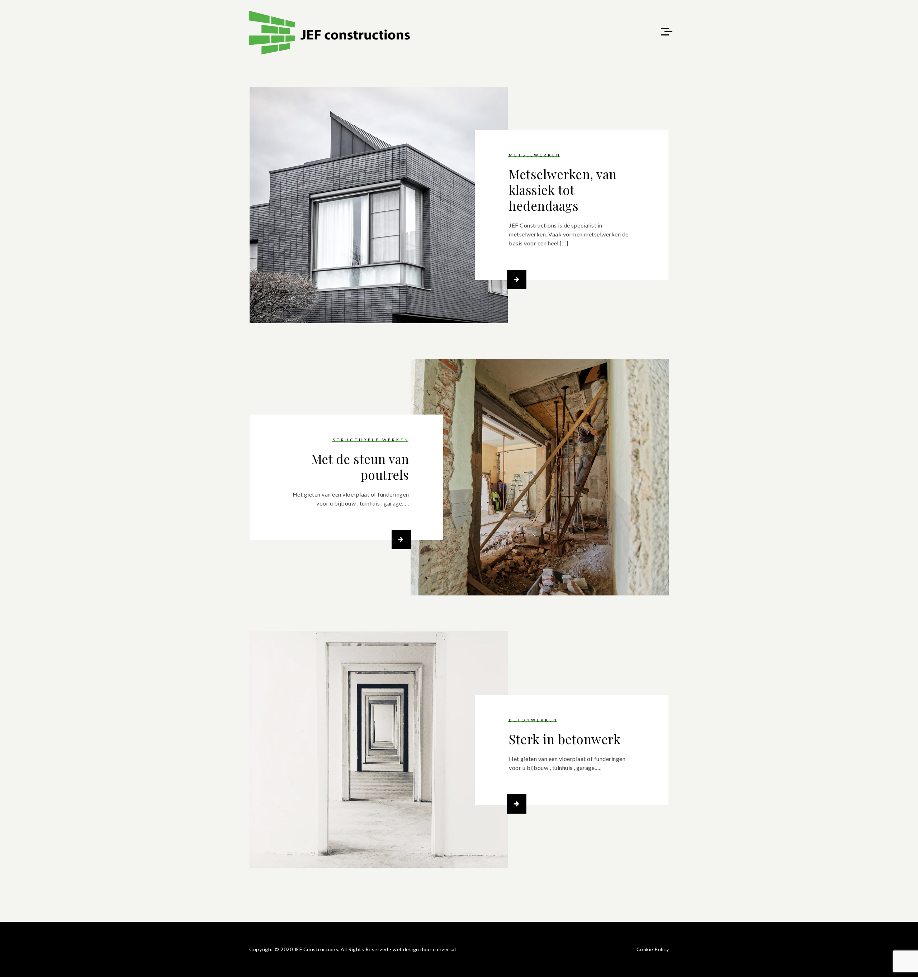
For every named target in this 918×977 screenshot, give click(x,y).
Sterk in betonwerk (564, 739)
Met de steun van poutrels (360, 466)
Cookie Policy (653, 949)
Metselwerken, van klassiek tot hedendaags (563, 190)
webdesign (406, 949)
